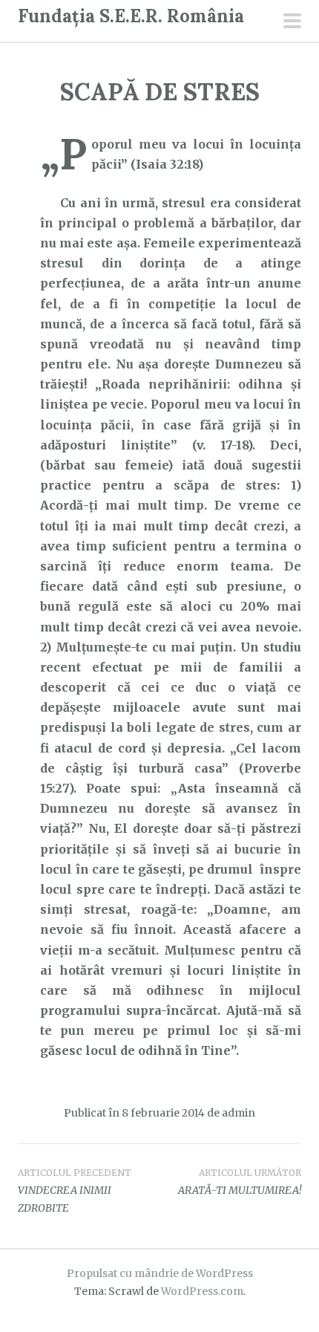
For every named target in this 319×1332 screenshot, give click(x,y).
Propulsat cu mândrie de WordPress (160, 1273)
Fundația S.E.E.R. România (131, 15)
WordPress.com (202, 1291)
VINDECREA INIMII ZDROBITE (74, 1191)
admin (238, 1113)
